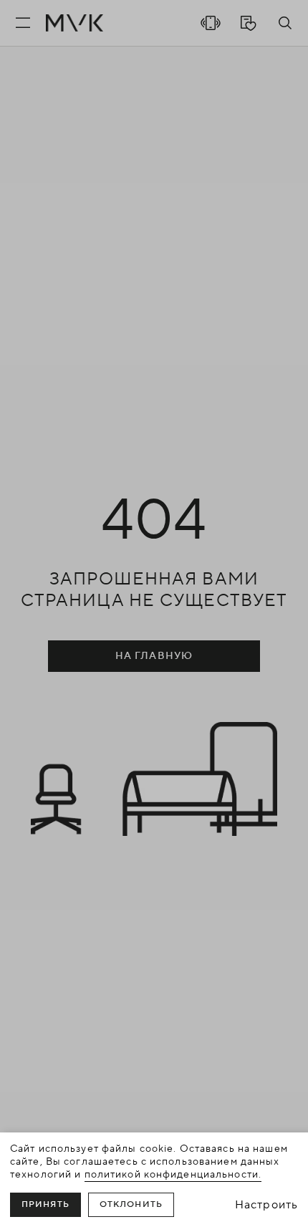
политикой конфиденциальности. (173, 1174)
